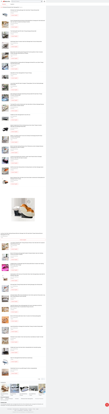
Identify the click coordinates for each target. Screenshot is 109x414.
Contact (30, 410)
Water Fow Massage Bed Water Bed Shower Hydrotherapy (21, 357)
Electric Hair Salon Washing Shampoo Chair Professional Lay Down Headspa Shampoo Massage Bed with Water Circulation (26, 147)
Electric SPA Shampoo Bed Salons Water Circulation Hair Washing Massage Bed (25, 315)
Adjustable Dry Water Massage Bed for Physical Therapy (21, 72)
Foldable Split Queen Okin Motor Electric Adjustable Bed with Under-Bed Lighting (25, 347)
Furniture (17, 398)
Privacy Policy (26, 410)
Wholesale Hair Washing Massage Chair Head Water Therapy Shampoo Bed (24, 10)
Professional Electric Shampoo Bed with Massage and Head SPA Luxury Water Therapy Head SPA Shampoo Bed (26, 63)
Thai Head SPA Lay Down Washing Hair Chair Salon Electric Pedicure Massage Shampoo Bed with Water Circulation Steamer (27, 105)
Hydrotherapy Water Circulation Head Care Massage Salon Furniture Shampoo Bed (26, 41)
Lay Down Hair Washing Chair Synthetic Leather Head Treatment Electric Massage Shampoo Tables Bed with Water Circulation (26, 157)
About (15, 410)
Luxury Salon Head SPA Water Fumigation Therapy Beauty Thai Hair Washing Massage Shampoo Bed (26, 84)
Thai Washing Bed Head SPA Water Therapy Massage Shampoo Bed (23, 31)
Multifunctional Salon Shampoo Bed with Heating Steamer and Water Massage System (26, 167)
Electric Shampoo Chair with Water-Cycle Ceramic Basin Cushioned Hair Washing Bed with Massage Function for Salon (27, 178)
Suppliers (12, 4)
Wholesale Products (9, 398)
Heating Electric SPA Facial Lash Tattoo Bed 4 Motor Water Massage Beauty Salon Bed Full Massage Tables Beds (27, 274)
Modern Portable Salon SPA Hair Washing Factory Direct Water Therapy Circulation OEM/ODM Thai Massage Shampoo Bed (26, 126)
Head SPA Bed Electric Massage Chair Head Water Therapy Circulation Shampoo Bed (26, 326)
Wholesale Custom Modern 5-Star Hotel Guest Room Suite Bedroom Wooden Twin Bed (26, 336)
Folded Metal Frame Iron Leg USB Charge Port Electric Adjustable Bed (23, 368)
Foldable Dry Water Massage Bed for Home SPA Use (20, 114)
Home (2, 398)
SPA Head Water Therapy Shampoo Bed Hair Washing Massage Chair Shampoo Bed (26, 284)
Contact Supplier (14, 15)
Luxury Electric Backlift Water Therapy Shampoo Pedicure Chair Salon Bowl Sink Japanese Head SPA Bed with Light (27, 243)
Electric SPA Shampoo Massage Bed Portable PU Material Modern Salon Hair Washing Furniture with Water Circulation (26, 254)
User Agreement (20, 410)
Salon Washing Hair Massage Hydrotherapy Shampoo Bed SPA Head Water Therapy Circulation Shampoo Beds (26, 94)
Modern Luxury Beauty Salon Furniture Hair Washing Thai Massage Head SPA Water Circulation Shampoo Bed (26, 136)
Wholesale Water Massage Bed (27, 398)
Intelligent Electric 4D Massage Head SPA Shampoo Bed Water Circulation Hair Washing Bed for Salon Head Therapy (27, 264)
